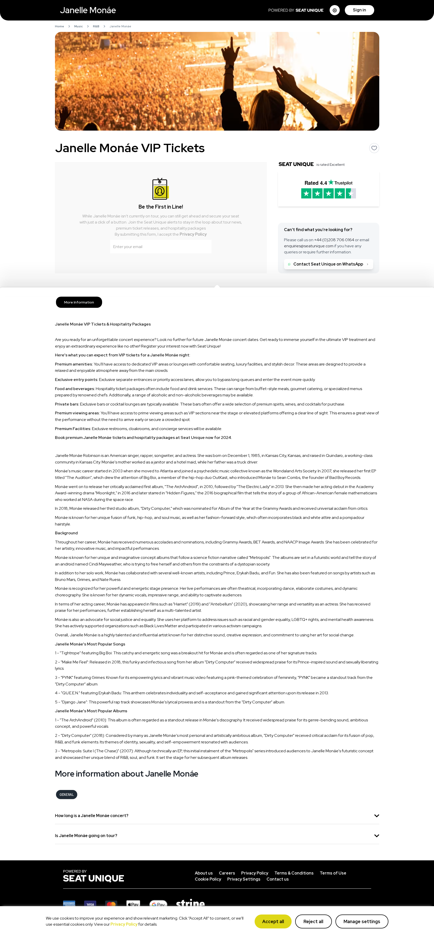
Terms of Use (333, 873)
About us (204, 873)
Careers (227, 873)
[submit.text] (204, 246)
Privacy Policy (193, 234)
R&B (96, 26)
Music (78, 26)
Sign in (359, 10)
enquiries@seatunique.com (308, 246)
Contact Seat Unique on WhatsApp (328, 264)
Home (59, 26)
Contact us (278, 879)
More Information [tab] (79, 302)
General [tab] (67, 794)
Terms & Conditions (294, 873)
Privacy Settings (243, 879)
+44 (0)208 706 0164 (334, 239)
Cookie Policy (208, 879)
